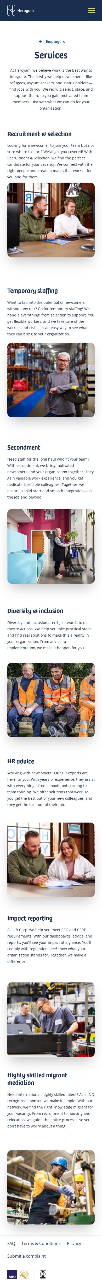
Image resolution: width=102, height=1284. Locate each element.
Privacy (74, 1243)
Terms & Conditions (41, 1243)
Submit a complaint (26, 1256)
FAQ (11, 1243)
